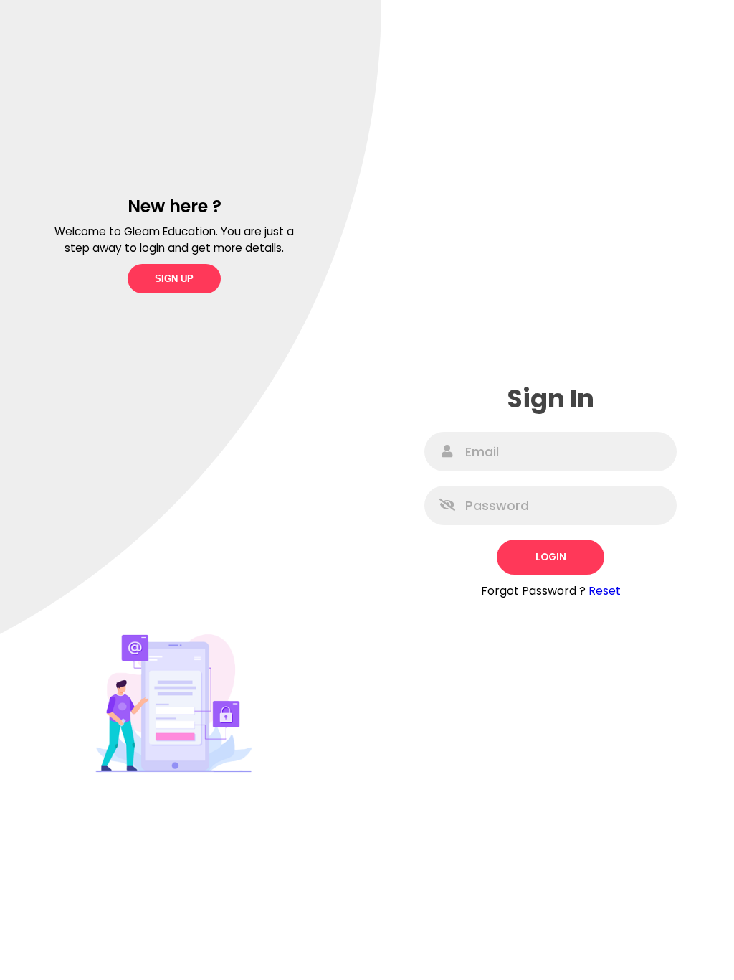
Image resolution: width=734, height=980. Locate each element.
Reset (604, 591)
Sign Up (174, 278)
